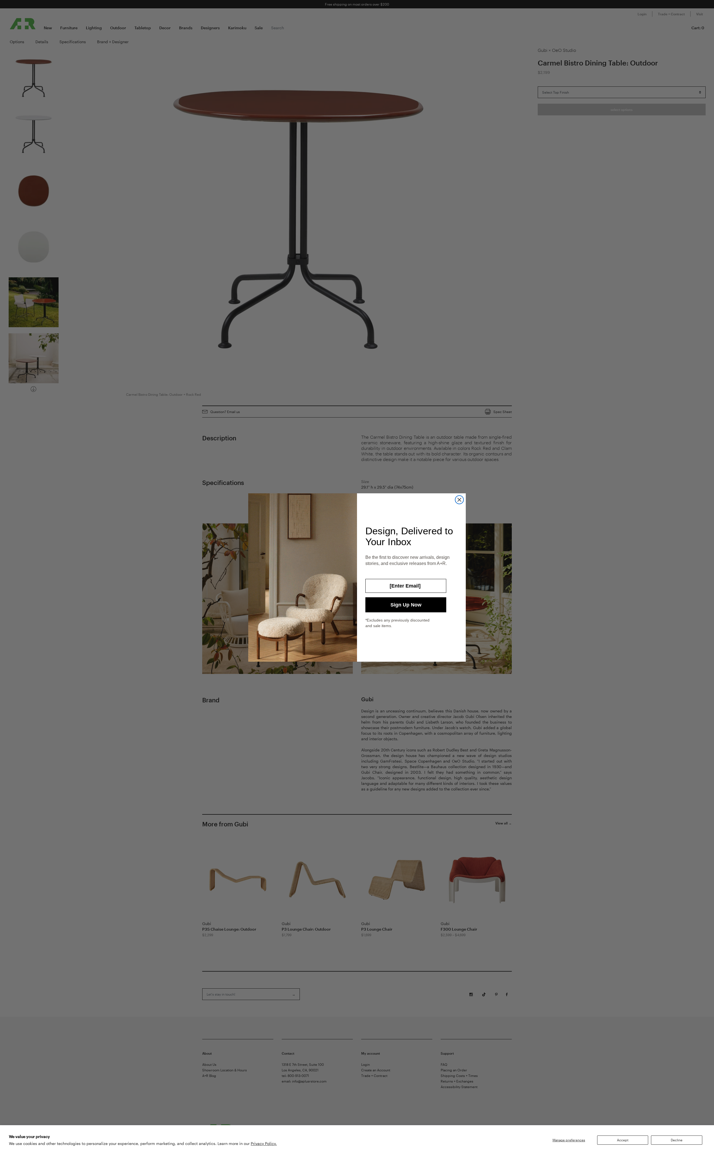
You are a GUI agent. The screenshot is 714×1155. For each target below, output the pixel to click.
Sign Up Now (405, 605)
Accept (622, 1140)
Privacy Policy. (264, 1143)
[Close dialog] (459, 500)
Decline (676, 1140)
